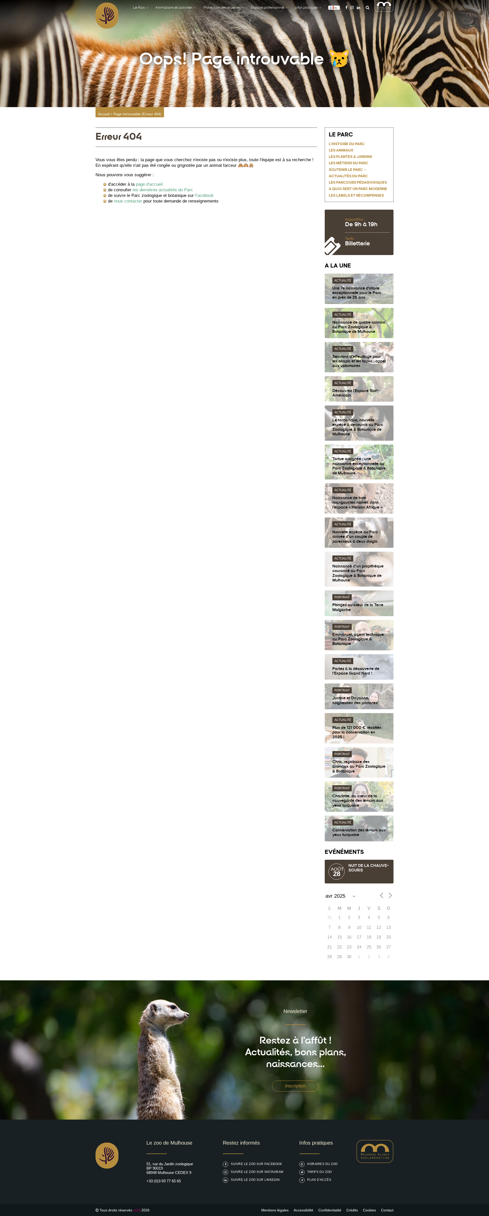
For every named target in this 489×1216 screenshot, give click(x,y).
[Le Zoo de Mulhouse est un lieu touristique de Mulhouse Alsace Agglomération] (375, 1161)
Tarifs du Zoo (319, 1172)
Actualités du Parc (348, 176)
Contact (387, 1210)
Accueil (104, 114)
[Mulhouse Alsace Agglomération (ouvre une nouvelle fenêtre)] (384, 10)
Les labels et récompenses (356, 196)
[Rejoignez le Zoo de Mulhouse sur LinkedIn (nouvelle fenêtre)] (358, 7)
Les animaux (341, 151)
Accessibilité (303, 1210)
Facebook (204, 195)
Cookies (369, 1210)
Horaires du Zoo (322, 1164)
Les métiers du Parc (348, 163)
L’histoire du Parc (347, 144)
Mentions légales (275, 1210)
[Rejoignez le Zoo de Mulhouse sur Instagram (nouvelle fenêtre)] (352, 7)
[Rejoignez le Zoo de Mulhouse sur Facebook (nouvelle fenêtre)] (346, 7)
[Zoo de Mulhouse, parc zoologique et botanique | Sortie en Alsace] (107, 1181)
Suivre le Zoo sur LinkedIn (255, 1180)
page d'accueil (149, 184)
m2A (136, 1210)
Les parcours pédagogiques (358, 183)
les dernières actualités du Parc (163, 189)
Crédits (352, 1210)
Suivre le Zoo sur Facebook (256, 1164)
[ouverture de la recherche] (366, 7)
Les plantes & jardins (350, 157)
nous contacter (128, 201)
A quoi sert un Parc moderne (358, 189)
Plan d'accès (319, 1180)
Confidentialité (329, 1210)
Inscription (295, 1085)
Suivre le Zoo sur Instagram (257, 1172)
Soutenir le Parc (346, 170)
